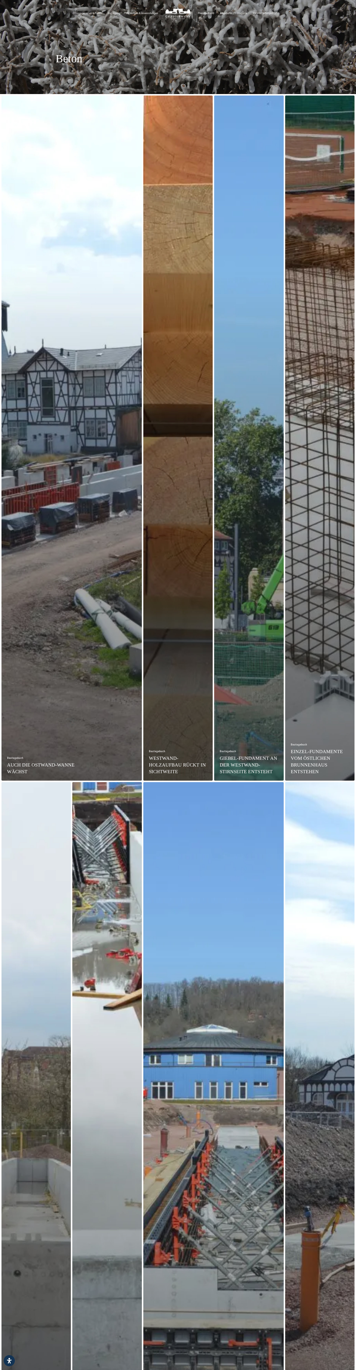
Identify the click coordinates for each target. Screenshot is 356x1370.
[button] (349, 13)
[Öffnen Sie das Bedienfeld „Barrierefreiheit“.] (9, 1360)
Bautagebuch (15, 757)
